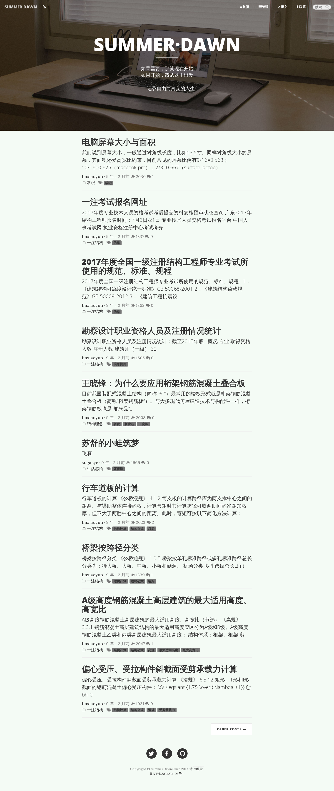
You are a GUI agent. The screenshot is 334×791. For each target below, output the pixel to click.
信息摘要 (120, 364)
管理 (265, 7)
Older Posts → (231, 729)
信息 (117, 243)
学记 (108, 183)
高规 (151, 650)
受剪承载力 (167, 710)
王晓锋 (143, 424)
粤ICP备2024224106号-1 (167, 774)
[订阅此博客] (44, 5)
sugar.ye (90, 462)
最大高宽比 (191, 650)
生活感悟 (95, 468)
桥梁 (151, 529)
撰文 (284, 7)
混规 (151, 710)
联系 (302, 7)
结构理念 (95, 423)
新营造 (129, 424)
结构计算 (120, 529)
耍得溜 (118, 469)
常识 (91, 182)
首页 (246, 7)
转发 (117, 424)
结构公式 (137, 529)
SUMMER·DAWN (21, 7)
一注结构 (95, 242)
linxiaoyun (92, 176)
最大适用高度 (168, 650)
